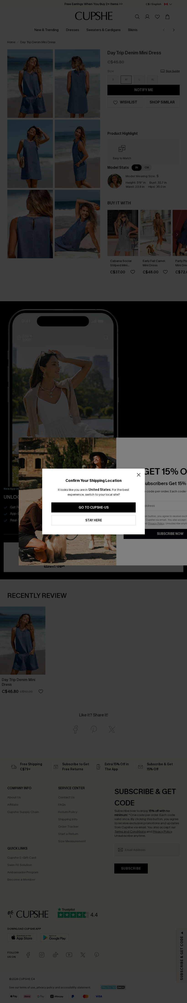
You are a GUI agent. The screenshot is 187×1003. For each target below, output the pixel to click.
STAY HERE (93, 520)
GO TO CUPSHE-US (94, 507)
